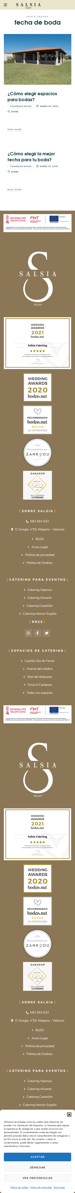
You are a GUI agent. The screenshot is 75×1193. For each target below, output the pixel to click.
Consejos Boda (21, 106)
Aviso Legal (59, 1187)
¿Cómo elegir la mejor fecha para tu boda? (31, 156)
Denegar (37, 1167)
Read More (15, 129)
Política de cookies (19, 1187)
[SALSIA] (28, 5)
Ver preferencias (37, 1178)
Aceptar (38, 1157)
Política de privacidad (41, 1187)
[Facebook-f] (37, 633)
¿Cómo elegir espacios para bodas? (32, 96)
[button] (69, 1114)
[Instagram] (28, 633)
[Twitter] (47, 633)
